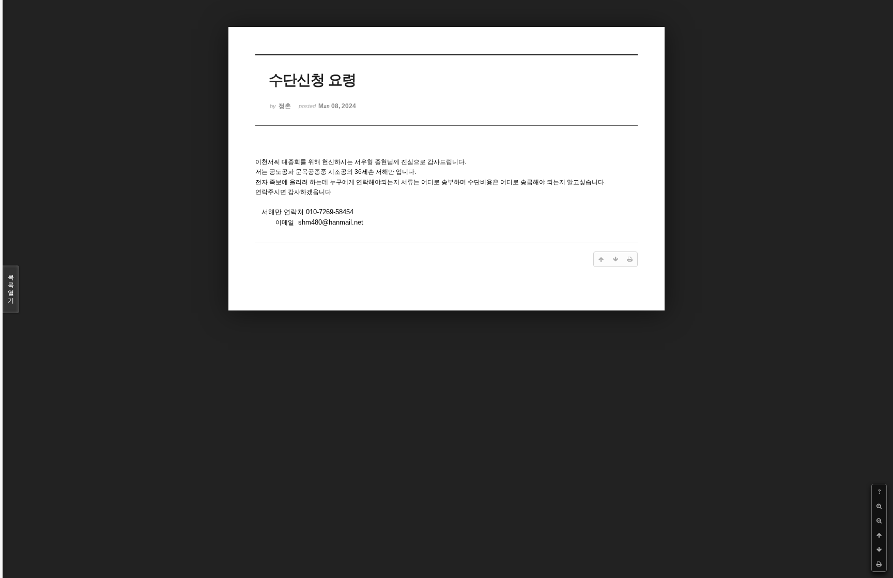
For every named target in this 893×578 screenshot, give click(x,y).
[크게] (879, 506)
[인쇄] (879, 564)
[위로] (879, 535)
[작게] (879, 520)
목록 (11, 289)
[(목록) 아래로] (879, 549)
